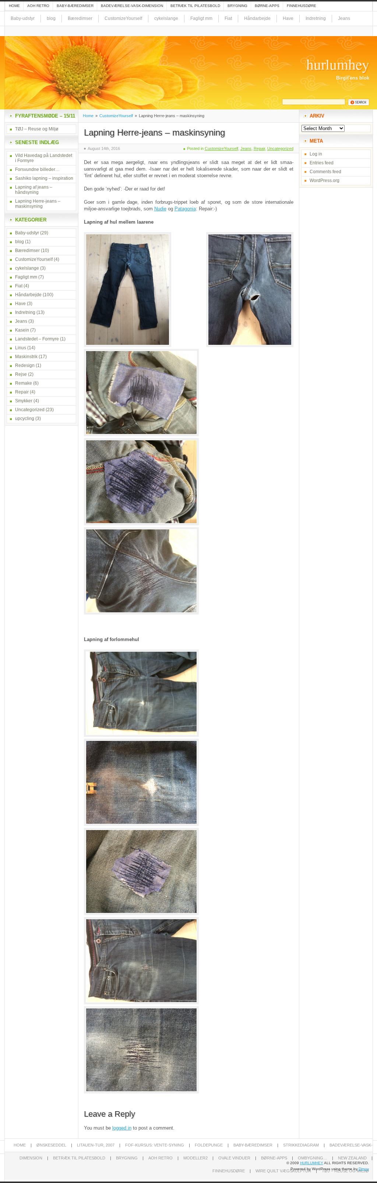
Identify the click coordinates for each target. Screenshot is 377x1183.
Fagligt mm (201, 18)
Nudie (160, 208)
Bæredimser (80, 18)
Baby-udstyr (23, 18)
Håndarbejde (257, 18)
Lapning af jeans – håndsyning (33, 190)
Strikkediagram (301, 1145)
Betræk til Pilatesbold (195, 6)
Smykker (23, 400)
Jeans (344, 18)
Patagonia (185, 208)
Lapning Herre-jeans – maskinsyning (154, 132)
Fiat (228, 18)
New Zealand (352, 1158)
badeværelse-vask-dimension (132, 6)
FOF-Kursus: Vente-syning (154, 1145)
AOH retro (38, 6)
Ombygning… (312, 1158)
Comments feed (325, 171)
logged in (121, 1128)
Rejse (21, 374)
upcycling (24, 418)
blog (51, 18)
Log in (316, 154)
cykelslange (166, 18)
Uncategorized (280, 148)
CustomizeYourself (123, 18)
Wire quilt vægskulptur (283, 1171)
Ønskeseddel (51, 1145)
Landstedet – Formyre (37, 339)
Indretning (316, 18)
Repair (259, 148)
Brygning (237, 6)
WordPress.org (324, 180)
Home (14, 6)
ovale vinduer (234, 1158)
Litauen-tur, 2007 (95, 1145)
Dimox (364, 1169)
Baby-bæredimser (75, 6)
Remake (23, 383)
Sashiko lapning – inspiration (44, 178)
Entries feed (322, 162)
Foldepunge (209, 1145)
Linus (20, 347)
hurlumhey (337, 64)
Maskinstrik (26, 356)
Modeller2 (195, 1158)
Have (288, 18)
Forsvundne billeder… (37, 169)
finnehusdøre (301, 6)
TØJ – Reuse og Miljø (36, 129)
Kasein (22, 330)
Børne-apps (267, 6)
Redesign (25, 365)
